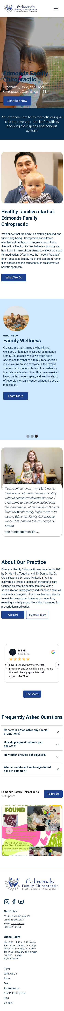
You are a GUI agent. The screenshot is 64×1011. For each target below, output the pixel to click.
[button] (56, 8)
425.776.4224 (17, 923)
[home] (23, 8)
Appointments (11, 988)
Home (7, 968)
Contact (8, 1002)
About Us (13, 614)
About (7, 978)
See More (32, 694)
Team (7, 983)
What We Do (14, 277)
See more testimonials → (22, 532)
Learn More (15, 396)
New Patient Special (14, 993)
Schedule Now (17, 101)
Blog (6, 998)
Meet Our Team (37, 615)
